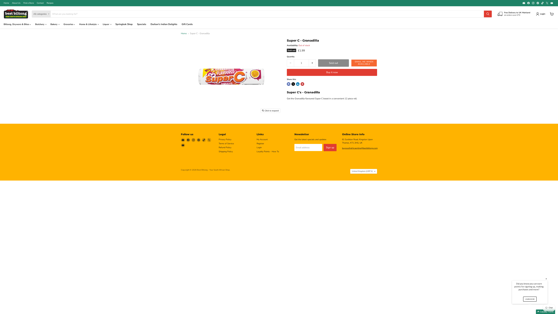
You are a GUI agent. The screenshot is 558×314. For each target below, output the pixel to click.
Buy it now (332, 72)
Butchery (40, 24)
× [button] (546, 278)
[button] (364, 63)
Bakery (54, 24)
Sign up (330, 147)
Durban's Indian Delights (164, 24)
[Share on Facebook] (288, 84)
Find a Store (28, 3)
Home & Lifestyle (88, 24)
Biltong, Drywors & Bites (17, 24)
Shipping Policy (226, 151)
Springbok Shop (124, 24)
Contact (40, 3)
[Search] (488, 14)
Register (260, 143)
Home (6, 3)
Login (259, 147)
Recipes (50, 3)
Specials (141, 24)
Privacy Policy (225, 139)
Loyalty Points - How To (268, 151)
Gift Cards (187, 24)
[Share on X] (293, 84)
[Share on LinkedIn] (297, 84)
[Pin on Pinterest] (302, 84)
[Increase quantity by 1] (312, 63)
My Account (262, 139)
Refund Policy (225, 147)
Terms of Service (226, 143)
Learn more (530, 299)
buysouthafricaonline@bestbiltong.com (360, 148)
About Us (16, 3)
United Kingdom (362, 171)
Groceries (69, 24)
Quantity (291, 57)
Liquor (106, 24)
